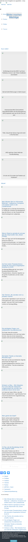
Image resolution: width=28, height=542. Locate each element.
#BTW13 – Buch (8, 487)
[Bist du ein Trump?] (14, 61)
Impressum (7, 489)
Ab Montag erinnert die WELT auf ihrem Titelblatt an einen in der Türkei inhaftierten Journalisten (14, 73)
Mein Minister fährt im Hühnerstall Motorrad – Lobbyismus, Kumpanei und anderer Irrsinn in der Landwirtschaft (15, 500)
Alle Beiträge (15, 466)
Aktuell (3, 183)
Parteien (6, 480)
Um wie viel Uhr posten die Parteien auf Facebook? (14, 176)
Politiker (6, 478)
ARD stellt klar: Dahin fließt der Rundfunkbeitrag (14, 153)
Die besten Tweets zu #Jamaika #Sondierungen (13, 525)
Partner (6, 485)
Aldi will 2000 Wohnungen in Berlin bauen (14, 92)
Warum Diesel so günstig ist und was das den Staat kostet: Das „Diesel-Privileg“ (14, 506)
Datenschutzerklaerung (10, 491)
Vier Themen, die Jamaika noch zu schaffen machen (13, 517)
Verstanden (13, 541)
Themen (6, 483)
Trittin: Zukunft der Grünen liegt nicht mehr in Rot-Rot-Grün (14, 134)
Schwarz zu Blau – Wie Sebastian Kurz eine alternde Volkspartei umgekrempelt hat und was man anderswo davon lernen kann (15, 530)
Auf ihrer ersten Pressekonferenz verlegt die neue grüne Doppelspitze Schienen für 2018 (15, 512)
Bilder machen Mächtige (14, 16)
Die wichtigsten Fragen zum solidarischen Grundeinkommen (13, 521)
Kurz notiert (4, 49)
